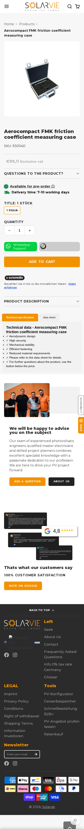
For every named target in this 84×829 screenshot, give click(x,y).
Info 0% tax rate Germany (58, 667)
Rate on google (23, 585)
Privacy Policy (16, 701)
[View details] (22, 624)
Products (26, 24)
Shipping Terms (18, 723)
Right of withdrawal (21, 716)
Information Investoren (14, 733)
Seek (48, 629)
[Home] (42, 6)
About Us (61, 481)
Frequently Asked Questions (60, 654)
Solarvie (48, 807)
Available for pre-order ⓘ (32, 186)
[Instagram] (15, 654)
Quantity (14, 222)
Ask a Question (27, 481)
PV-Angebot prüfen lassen (62, 724)
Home (9, 24)
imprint (10, 694)
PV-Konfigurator (58, 694)
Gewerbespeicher (60, 701)
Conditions (13, 708)
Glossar (50, 677)
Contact (51, 644)
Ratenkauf (53, 734)
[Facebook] (6, 654)
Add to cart (42, 262)
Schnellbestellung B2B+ (60, 711)
